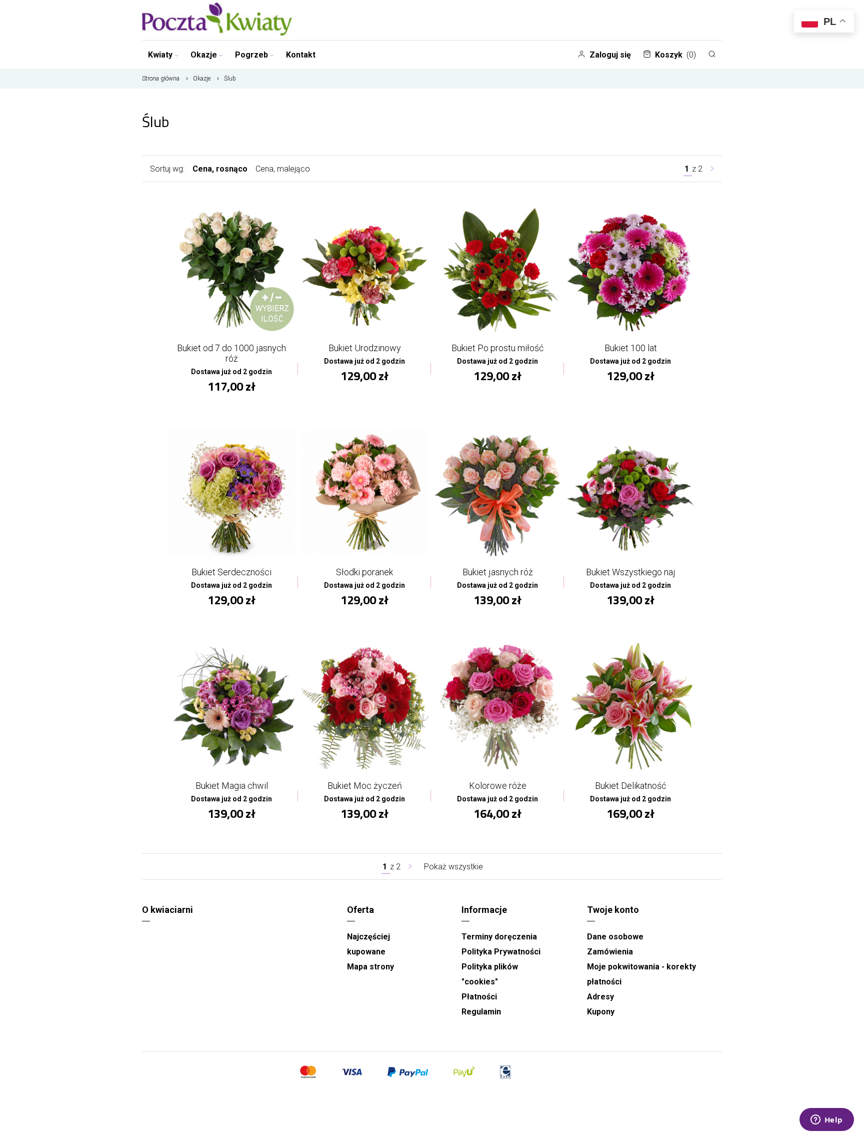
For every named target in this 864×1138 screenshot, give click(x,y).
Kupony (600, 1011)
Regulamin (481, 1011)
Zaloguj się (610, 55)
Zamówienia (610, 951)
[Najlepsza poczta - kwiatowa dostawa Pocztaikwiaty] (217, 20)
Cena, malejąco (283, 169)
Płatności (479, 996)
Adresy (600, 996)
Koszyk (675, 55)
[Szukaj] (712, 54)
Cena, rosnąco (220, 169)
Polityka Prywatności (501, 951)
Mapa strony (370, 966)
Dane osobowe (615, 936)
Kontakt (301, 55)
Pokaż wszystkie (453, 866)
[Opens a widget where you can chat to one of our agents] (826, 1120)
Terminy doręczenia (499, 936)
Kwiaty (160, 55)
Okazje (203, 55)
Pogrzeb (251, 55)
